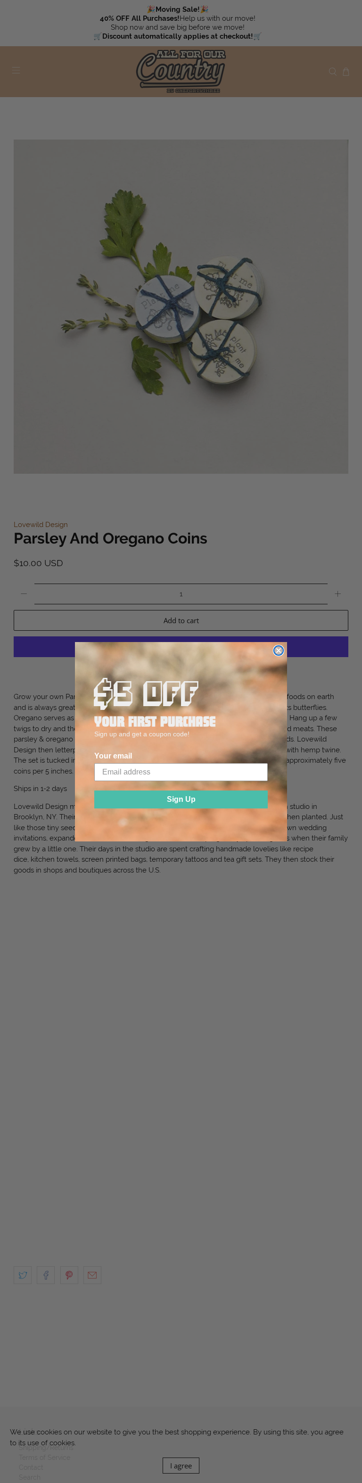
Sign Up (181, 799)
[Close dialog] (278, 650)
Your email (113, 756)
